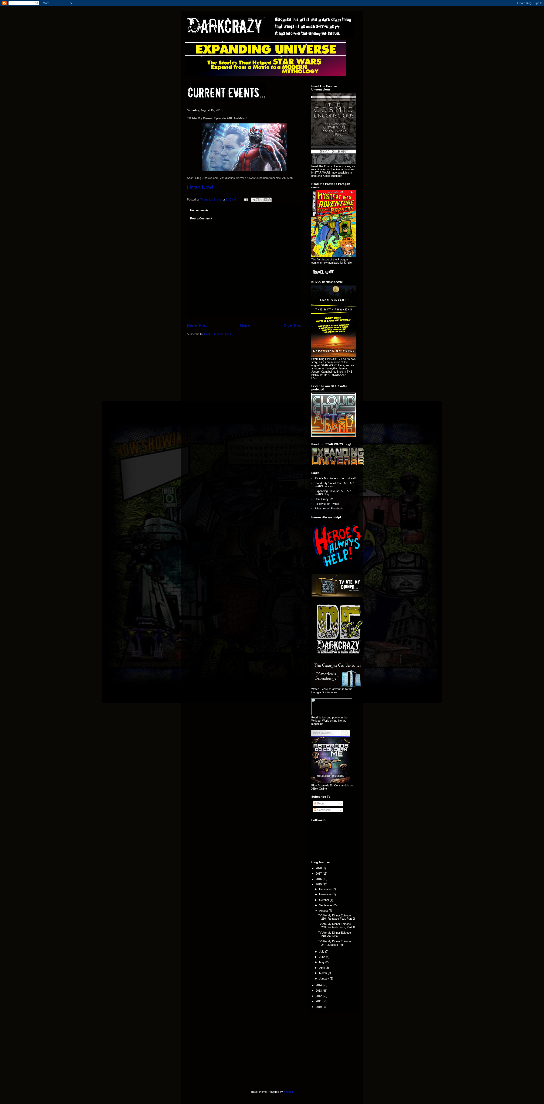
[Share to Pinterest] (269, 200)
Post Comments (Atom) (218, 334)
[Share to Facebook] (265, 200)
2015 (319, 884)
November (326, 894)
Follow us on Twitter (327, 503)
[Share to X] (261, 200)
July (322, 951)
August (324, 910)
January (324, 978)
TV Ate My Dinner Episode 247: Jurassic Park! (334, 943)
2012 (319, 996)
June (322, 956)
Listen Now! (200, 187)
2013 (319, 990)
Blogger (288, 1091)
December (326, 889)
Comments (323, 809)
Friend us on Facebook (329, 508)
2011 (319, 1001)
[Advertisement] (223, 1050)
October (324, 900)
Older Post (293, 325)
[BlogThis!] (257, 200)
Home (245, 325)
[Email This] (253, 200)
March (323, 973)
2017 (319, 873)
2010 (319, 1006)
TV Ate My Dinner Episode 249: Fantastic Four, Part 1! (336, 925)
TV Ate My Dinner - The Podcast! (335, 478)
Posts (320, 803)
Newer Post (197, 325)
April (322, 967)
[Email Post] (245, 199)
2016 (319, 879)
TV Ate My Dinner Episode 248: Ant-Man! (334, 934)
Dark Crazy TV (324, 499)
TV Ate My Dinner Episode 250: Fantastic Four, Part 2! (336, 917)
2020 (319, 868)
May (322, 962)
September (326, 905)
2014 (319, 985)
